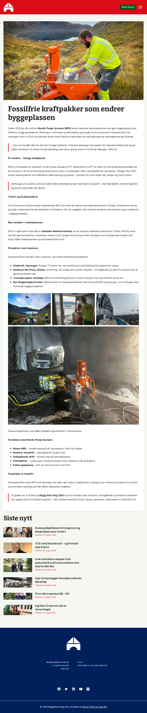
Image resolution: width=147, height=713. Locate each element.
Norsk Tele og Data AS (94, 707)
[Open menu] (140, 7)
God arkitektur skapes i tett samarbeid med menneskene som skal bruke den (57, 563)
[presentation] (17, 532)
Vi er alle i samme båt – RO (52, 593)
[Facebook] (59, 689)
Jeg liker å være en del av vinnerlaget (50, 607)
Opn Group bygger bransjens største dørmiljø (58, 580)
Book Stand (128, 7)
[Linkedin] (73, 689)
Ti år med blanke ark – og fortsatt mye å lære (56, 545)
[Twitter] (66, 689)
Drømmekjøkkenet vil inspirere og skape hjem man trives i (57, 529)
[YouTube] (81, 689)
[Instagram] (88, 689)
